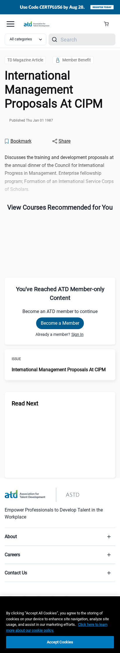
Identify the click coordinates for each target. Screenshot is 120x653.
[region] (60, 624)
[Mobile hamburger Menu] (10, 24)
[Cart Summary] (108, 24)
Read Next (25, 403)
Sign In (77, 334)
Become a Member (60, 323)
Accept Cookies (60, 642)
